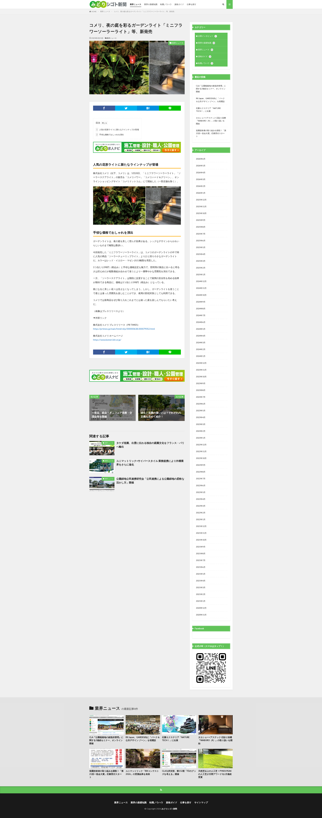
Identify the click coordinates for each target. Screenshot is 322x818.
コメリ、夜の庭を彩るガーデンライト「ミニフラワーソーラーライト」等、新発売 (144, 11)
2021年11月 (201, 533)
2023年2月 (200, 431)
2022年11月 (201, 451)
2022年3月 (200, 506)
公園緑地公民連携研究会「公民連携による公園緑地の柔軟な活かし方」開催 (150, 480)
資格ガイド (179, 4)
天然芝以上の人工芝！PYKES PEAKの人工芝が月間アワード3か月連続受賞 (215, 774)
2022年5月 (200, 492)
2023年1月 (200, 438)
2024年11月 (201, 288)
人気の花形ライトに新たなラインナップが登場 (117, 129)
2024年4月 (200, 336)
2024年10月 (201, 295)
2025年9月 (200, 220)
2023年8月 (200, 390)
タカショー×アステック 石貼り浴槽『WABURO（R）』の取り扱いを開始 (211, 121)
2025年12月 (201, 200)
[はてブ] (148, 108)
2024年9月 (200, 302)
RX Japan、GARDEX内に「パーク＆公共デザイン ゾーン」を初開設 (210, 99)
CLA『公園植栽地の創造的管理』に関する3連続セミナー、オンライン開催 (211, 89)
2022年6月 (200, 485)
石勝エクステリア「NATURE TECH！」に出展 (208, 109)
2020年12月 (201, 608)
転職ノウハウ (166, 4)
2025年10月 (201, 213)
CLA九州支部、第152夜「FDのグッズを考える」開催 (179, 772)
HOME (94, 12)
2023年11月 (201, 370)
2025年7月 (200, 234)
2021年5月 (200, 574)
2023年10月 (201, 376)
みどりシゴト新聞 (169, 809)
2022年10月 (201, 458)
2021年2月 (200, 594)
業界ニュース (135, 4)
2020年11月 (201, 615)
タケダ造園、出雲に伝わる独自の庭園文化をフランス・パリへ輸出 (150, 444)
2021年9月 (200, 547)
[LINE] (170, 108)
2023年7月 (200, 397)
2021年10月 (201, 540)
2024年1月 (200, 356)
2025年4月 (200, 254)
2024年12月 (201, 281)
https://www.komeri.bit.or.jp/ (107, 339)
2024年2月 (200, 349)
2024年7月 (200, 315)
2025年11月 (201, 206)
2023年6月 (200, 404)
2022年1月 (200, 519)
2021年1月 (200, 601)
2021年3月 (200, 587)
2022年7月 (200, 478)
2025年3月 (200, 261)
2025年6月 (200, 240)
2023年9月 (200, 383)
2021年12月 (201, 526)
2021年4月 (200, 580)
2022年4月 (200, 499)
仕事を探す (191, 4)
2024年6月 (200, 322)
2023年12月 (201, 363)
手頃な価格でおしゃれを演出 (110, 134)
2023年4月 (200, 417)
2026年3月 (200, 179)
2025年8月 (200, 227)
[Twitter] (126, 108)
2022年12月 (201, 444)
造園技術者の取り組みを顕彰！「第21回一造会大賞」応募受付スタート (211, 133)
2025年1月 (200, 274)
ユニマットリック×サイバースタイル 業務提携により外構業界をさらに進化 (150, 462)
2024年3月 (200, 342)
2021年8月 (200, 553)
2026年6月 (200, 159)
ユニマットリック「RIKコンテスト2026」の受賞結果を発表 (142, 772)
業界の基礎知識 (150, 4)
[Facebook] (104, 108)
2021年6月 (200, 567)
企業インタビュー (207, 36)
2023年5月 (200, 410)
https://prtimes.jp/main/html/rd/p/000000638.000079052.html (124, 329)
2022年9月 (200, 465)
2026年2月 (200, 186)
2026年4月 (200, 172)
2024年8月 (200, 308)
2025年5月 (200, 247)
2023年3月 (200, 424)
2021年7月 (200, 560)
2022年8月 (200, 472)
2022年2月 (200, 512)
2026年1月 (200, 193)
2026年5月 (200, 165)
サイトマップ (201, 802)
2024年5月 (200, 329)
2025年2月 (200, 268)
